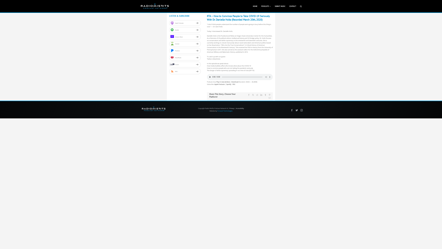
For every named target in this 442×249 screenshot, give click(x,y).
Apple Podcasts (219, 84)
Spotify (228, 84)
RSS (234, 84)
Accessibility (240, 108)
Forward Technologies (225, 111)
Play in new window (223, 82)
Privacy (231, 108)
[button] (301, 6)
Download (234, 82)
